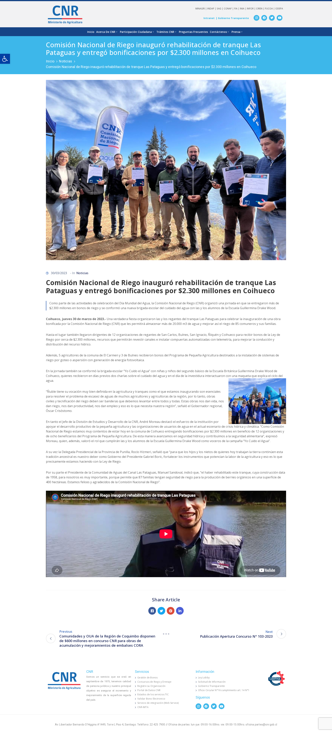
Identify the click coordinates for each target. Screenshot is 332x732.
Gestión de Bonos (147, 677)
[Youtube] (279, 18)
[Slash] (166, 634)
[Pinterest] (170, 611)
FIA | (237, 8)
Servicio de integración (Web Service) (158, 703)
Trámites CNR (165, 32)
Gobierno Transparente (211, 686)
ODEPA (279, 8)
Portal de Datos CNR (148, 690)
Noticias (65, 61)
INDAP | (212, 8)
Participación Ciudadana (136, 32)
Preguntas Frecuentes (193, 32)
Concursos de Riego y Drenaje (154, 681)
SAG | (220, 8)
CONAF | (229, 8)
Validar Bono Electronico (151, 698)
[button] (5, 59)
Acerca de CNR (105, 32)
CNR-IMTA (143, 707)
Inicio (90, 32)
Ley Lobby (204, 677)
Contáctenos (218, 32)
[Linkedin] (180, 611)
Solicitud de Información (212, 681)
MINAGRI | (201, 8)
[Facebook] (264, 18)
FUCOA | (270, 8)
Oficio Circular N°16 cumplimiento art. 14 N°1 (223, 690)
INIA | (243, 8)
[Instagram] (256, 18)
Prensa (236, 32)
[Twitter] (272, 18)
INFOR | (251, 8)
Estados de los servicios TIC (153, 694)
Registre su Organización (151, 686)
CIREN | (260, 8)
